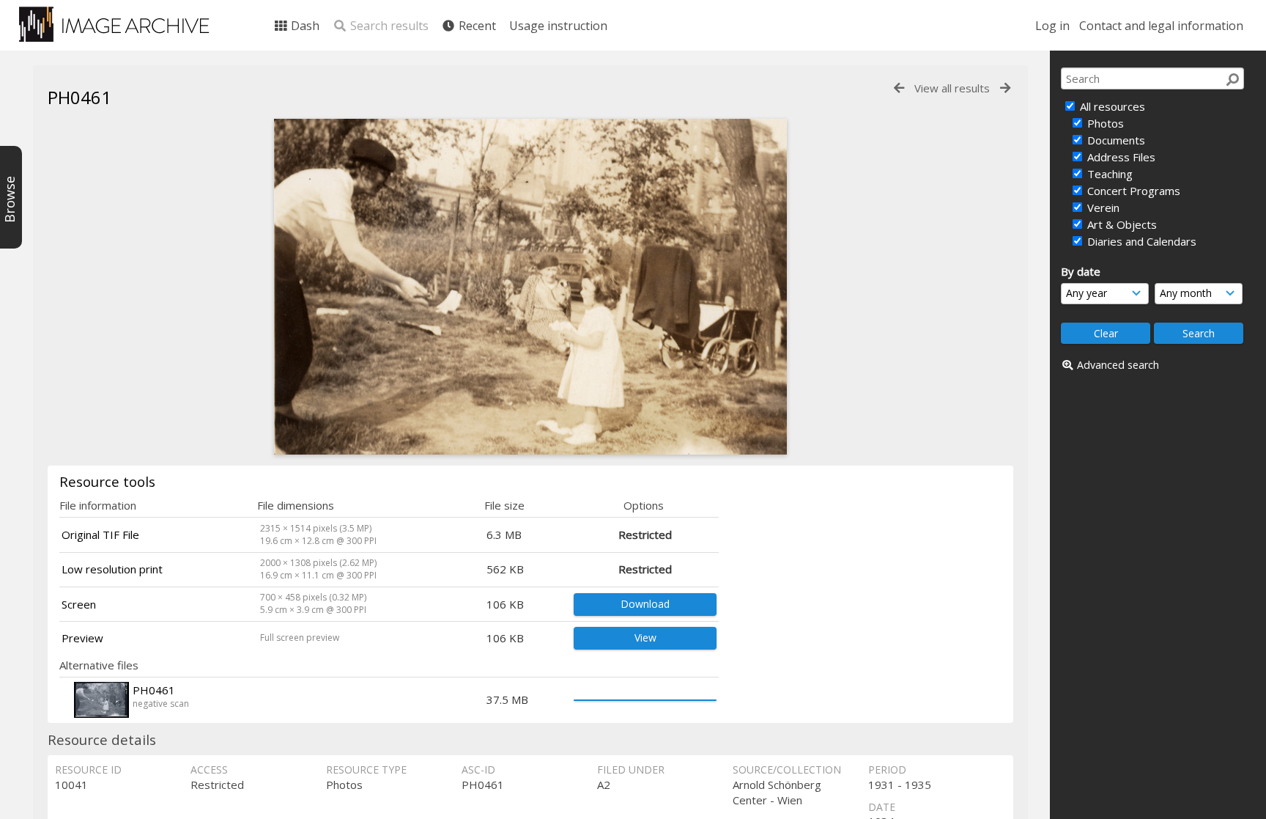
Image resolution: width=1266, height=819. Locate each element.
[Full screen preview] (530, 450)
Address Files (1119, 157)
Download (645, 604)
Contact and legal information (1161, 26)
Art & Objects (1120, 224)
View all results (952, 88)
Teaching (1108, 173)
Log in (1052, 26)
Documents (1114, 140)
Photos (1104, 123)
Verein (1101, 207)
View (645, 637)
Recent (476, 26)
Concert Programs (1132, 190)
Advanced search (1118, 365)
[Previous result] (899, 88)
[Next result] (1005, 88)
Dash (303, 26)
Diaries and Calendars (1140, 241)
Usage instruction (558, 26)
